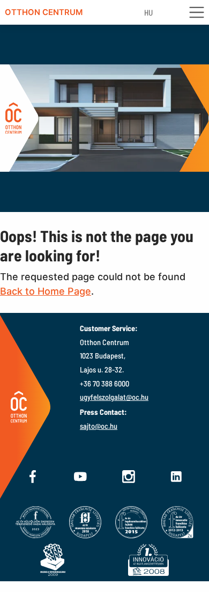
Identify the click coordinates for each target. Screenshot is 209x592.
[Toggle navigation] (198, 13)
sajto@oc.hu (98, 425)
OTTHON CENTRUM (44, 12)
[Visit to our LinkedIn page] (176, 476)
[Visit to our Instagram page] (128, 476)
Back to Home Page (45, 291)
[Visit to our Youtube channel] (80, 476)
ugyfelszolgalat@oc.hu (114, 396)
